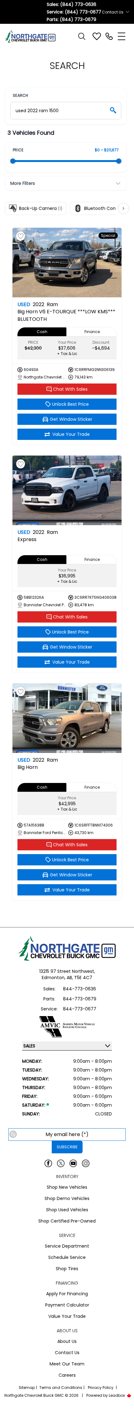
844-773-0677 (79, 1009)
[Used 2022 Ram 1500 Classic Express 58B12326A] (67, 490)
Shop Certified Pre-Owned (67, 1221)
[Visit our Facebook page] (48, 1163)
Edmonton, (54, 977)
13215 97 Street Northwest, (67, 971)
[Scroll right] (123, 208)
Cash (42, 331)
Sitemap (27, 1387)
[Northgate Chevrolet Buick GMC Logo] (33, 36)
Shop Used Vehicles (67, 1210)
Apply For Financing (67, 1294)
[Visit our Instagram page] (85, 1163)
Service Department (67, 1246)
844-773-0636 (79, 989)
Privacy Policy (100, 1387)
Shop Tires (67, 1268)
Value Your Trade (67, 1316)
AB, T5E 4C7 (79, 977)
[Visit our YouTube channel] (73, 1163)
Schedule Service (67, 1257)
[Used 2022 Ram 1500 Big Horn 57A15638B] (67, 718)
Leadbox (117, 1395)
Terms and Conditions (60, 1387)
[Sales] (109, 36)
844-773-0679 (79, 999)
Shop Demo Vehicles (67, 1198)
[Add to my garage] (20, 236)
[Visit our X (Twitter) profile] (61, 1163)
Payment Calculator (67, 1305)
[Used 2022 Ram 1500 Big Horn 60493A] (67, 262)
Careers (67, 1375)
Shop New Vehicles (67, 1187)
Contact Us (67, 1352)
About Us (67, 1341)
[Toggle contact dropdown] (127, 11)
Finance (92, 331)
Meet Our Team (67, 1364)
